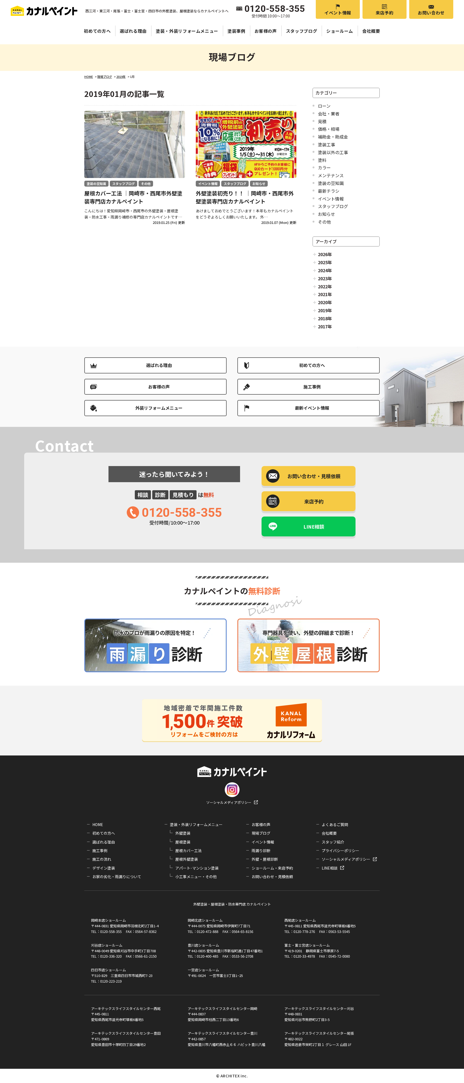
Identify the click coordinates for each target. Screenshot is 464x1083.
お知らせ (326, 214)
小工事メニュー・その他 (196, 876)
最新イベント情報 (312, 408)
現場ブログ (261, 833)
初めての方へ (97, 31)
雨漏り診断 (261, 850)
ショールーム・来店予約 (272, 868)
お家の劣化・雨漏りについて (116, 876)
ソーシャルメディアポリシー (228, 802)
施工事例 (312, 386)
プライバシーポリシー (340, 850)
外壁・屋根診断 (265, 859)
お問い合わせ (431, 12)
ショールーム (339, 31)
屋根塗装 (182, 842)
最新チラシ (328, 191)
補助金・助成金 (333, 136)
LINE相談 (313, 526)
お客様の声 (266, 31)
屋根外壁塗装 (186, 859)
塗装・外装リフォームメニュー (187, 31)
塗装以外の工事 (333, 152)
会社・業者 (328, 113)
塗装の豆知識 (331, 183)
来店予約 (385, 12)
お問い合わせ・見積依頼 (272, 876)
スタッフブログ (301, 31)
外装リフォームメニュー (159, 408)
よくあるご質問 (335, 824)
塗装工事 (326, 144)
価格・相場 (328, 129)
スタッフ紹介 (333, 842)
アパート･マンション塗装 (197, 868)
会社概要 (371, 31)
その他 (324, 222)
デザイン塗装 (103, 868)
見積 (322, 121)
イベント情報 (337, 12)
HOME (97, 824)
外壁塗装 (182, 833)
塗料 (322, 160)
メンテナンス (331, 175)
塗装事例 (236, 31)
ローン (324, 106)
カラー (324, 167)
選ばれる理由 (133, 31)
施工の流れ (101, 859)
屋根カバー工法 (188, 850)
